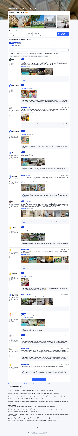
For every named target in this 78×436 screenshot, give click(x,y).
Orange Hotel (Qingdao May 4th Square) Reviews (58, 396)
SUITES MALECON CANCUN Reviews (46, 390)
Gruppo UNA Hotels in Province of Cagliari (22, 411)
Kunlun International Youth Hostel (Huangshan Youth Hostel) (18, 401)
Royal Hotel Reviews (35, 390)
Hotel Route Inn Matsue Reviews (43, 396)
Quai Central (51, 401)
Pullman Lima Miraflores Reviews (25, 390)
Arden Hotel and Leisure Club (50, 399)
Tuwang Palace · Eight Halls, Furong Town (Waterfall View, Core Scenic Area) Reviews (23, 409)
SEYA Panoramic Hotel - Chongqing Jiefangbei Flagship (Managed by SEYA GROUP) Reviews (24, 406)
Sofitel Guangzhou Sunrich (43, 401)
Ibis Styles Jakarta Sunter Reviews (61, 395)
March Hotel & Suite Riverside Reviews (48, 406)
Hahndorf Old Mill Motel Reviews (37, 393)
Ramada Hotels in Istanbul (43, 409)
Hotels (13, 383)
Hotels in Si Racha (26, 383)
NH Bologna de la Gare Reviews (13, 390)
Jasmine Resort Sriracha (34, 383)
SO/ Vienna (41, 398)
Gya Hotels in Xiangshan (35, 411)
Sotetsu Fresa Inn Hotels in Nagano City (55, 409)
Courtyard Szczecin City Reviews (25, 393)
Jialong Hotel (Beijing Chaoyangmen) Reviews (37, 408)
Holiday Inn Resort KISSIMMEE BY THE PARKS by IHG (17, 403)
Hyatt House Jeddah (57, 401)
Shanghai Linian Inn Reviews (13, 395)
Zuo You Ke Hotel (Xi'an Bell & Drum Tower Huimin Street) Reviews (19, 391)
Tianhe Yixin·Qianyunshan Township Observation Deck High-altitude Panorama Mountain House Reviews (50, 391)
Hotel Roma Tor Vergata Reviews (21, 398)
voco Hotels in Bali (11, 411)
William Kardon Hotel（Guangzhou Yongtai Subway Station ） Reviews (42, 395)
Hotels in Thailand (19, 383)
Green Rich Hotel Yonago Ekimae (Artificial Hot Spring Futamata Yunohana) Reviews (22, 396)
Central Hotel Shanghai (34, 401)
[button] (69, 2)
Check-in (11, 33)
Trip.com (9, 383)
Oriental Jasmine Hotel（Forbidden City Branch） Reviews (18, 408)
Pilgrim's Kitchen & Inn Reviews (32, 398)
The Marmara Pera (65, 401)
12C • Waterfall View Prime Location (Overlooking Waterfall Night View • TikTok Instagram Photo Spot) (26, 399)
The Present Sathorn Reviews (13, 393)
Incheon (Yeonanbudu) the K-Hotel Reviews (51, 393)
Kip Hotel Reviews (11, 398)
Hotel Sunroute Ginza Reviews (24, 395)
